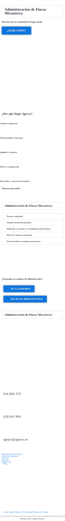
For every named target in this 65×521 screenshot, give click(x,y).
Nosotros (5, 458)
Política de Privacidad (23, 512)
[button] (32, 11)
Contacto (5, 460)
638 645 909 (12, 416)
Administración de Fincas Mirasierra (25, 11)
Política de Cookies (40, 512)
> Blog (4, 464)
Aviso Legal (8, 512)
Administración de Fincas (12, 454)
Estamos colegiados (15, 216)
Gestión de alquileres (10, 456)
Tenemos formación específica (19, 222)
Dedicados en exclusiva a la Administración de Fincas (29, 229)
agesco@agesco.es (15, 439)
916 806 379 (12, 394)
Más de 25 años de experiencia (19, 235)
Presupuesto (6, 462)
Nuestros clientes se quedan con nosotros (23, 241)
